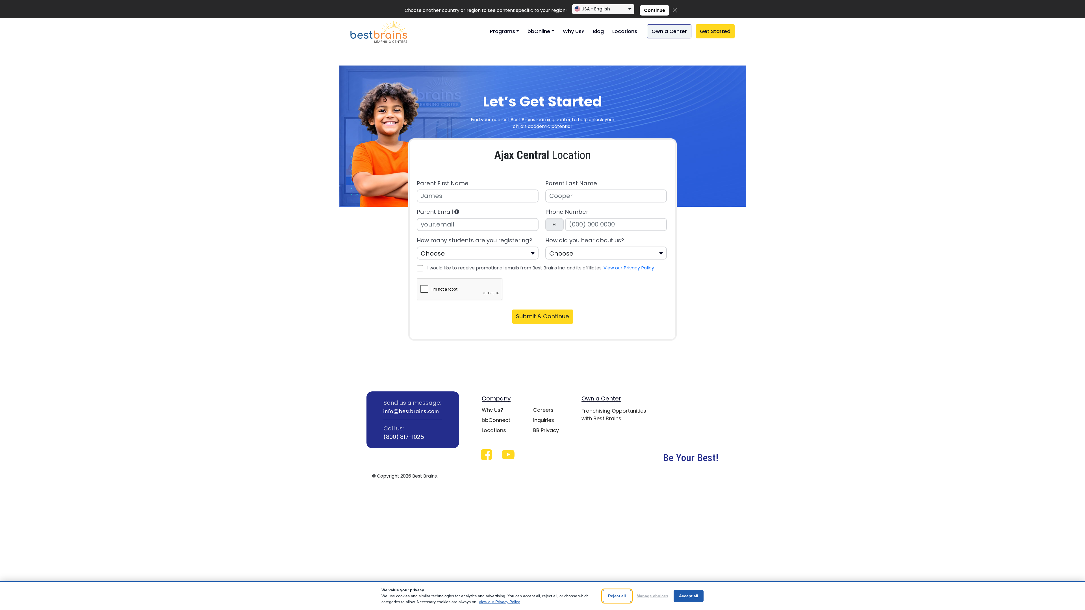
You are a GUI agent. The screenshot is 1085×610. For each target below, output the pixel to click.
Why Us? (573, 31)
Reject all (617, 596)
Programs (502, 31)
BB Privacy (546, 430)
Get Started (715, 31)
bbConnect (496, 420)
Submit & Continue (542, 316)
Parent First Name (442, 183)
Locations (624, 31)
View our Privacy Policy (629, 268)
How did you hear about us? (584, 240)
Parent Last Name (571, 183)
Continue (654, 10)
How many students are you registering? (474, 240)
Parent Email (435, 212)
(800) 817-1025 (403, 437)
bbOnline (539, 31)
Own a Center (669, 31)
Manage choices (652, 596)
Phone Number (566, 212)
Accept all (688, 596)
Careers (543, 409)
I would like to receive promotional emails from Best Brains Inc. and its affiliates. (540, 268)
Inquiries (543, 420)
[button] (456, 212)
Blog (598, 31)
